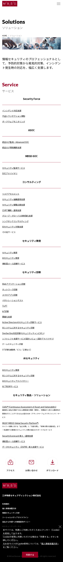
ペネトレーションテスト (12, 300)
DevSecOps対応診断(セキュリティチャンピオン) (23, 333)
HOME (4, 35)
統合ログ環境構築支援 (11, 147)
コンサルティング (31, 182)
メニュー (59, 4)
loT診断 (5, 311)
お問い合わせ (31, 470)
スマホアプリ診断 (9, 295)
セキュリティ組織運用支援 (13, 199)
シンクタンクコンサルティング (15, 221)
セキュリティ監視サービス (13, 168)
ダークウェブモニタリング (13, 121)
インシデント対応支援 (11, 110)
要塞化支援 (7, 316)
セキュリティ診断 (31, 272)
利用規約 (5, 504)
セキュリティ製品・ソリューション (31, 395)
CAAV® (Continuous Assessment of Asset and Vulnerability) (29, 407)
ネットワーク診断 (9, 289)
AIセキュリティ (31, 358)
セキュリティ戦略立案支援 (13, 204)
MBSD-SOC (31, 156)
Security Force (31, 99)
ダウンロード (52, 470)
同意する (30, 554)
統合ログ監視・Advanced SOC (15, 142)
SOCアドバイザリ (9, 173)
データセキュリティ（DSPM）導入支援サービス (23, 446)
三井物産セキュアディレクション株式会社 (21, 495)
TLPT (4, 305)
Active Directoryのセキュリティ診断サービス (22, 322)
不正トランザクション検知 (13, 116)
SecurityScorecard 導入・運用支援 (17, 435)
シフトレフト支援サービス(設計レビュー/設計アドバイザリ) (28, 338)
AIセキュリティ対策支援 (12, 226)
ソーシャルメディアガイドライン (15, 517)
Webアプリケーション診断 (13, 284)
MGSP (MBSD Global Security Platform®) (20, 423)
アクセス (10, 470)
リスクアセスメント (10, 194)
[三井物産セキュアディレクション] (9, 3)
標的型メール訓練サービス (13, 263)
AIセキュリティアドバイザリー (15, 381)
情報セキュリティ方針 (11, 512)
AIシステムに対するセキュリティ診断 (18, 327)
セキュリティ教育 (31, 241)
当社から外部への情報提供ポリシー (16, 521)
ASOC (31, 130)
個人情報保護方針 (49, 543)
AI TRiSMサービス (10, 386)
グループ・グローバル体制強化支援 (17, 215)
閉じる (60, 527)
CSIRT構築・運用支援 (11, 210)
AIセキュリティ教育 (10, 258)
